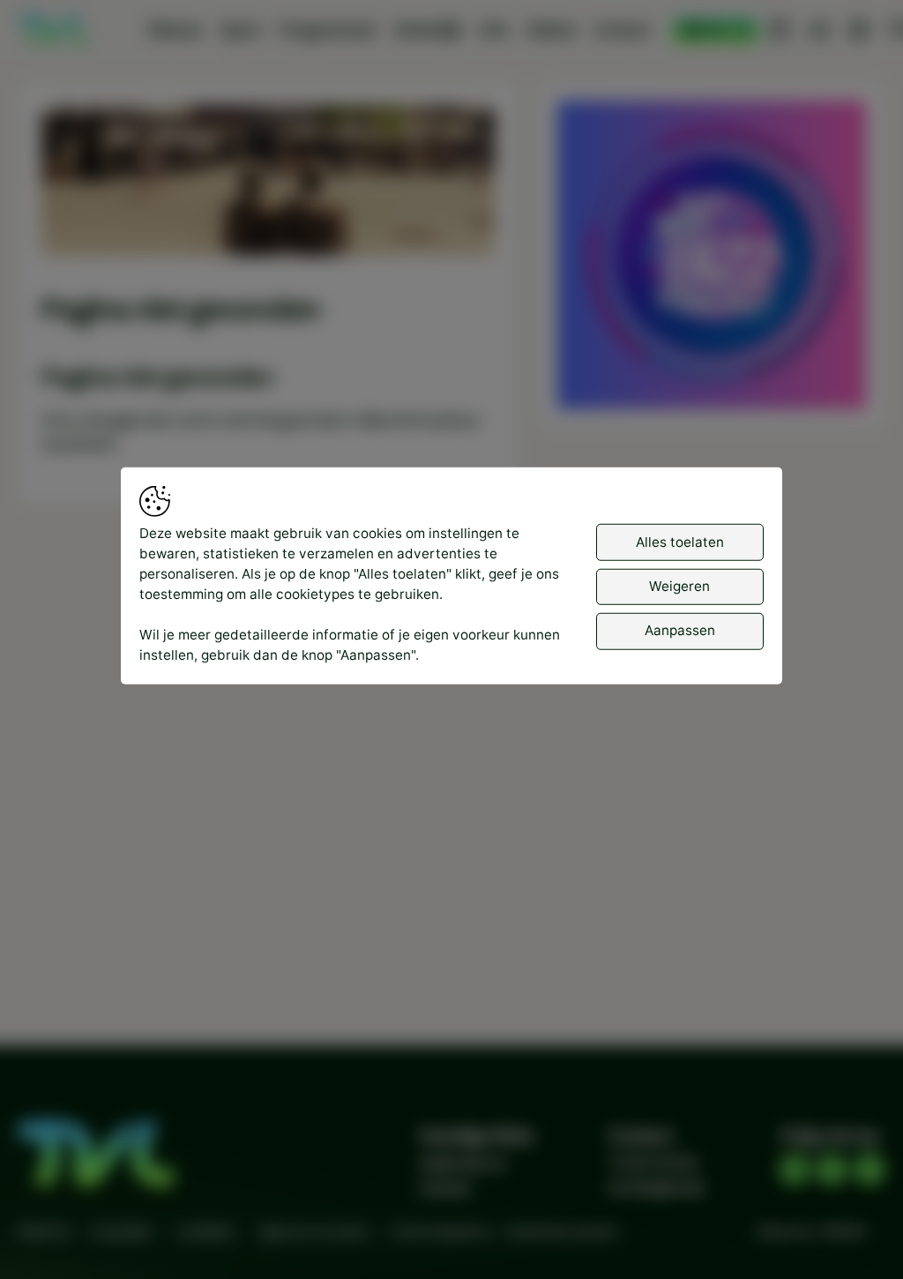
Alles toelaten (680, 541)
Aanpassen (680, 630)
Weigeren (679, 586)
